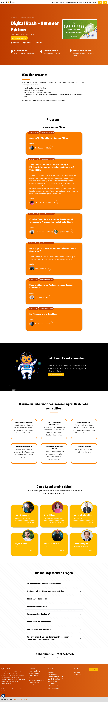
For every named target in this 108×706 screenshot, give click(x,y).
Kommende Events (34, 671)
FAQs (84, 2)
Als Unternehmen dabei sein (37, 680)
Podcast (31, 685)
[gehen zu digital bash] (8, 699)
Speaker (79, 2)
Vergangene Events (34, 673)
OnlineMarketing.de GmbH (6, 683)
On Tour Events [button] (91, 2)
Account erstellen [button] (34, 682)
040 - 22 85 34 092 (53, 688)
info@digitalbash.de (54, 686)
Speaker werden (34, 678)
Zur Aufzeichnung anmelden (19, 38)
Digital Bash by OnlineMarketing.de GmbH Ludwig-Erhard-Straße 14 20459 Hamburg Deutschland (55, 678)
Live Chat (51, 672)
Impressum (77, 672)
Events (62, 2)
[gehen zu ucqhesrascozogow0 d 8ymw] (11, 699)
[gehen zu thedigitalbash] (5, 699)
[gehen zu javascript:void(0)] (105, 2)
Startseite (55, 2)
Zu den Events (93, 669)
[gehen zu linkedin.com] (2, 699)
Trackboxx (5, 688)
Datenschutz (77, 674)
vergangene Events (70, 2)
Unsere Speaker (33, 675)
